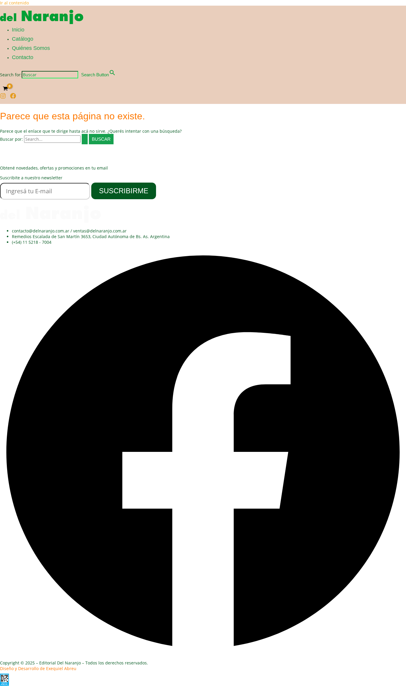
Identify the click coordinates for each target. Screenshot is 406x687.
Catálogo (22, 39)
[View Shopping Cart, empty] (5, 88)
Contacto (22, 57)
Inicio (18, 30)
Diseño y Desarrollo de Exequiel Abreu (38, 668)
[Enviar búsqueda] (85, 139)
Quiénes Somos (31, 48)
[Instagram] (3, 97)
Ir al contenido (14, 3)
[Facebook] (13, 97)
